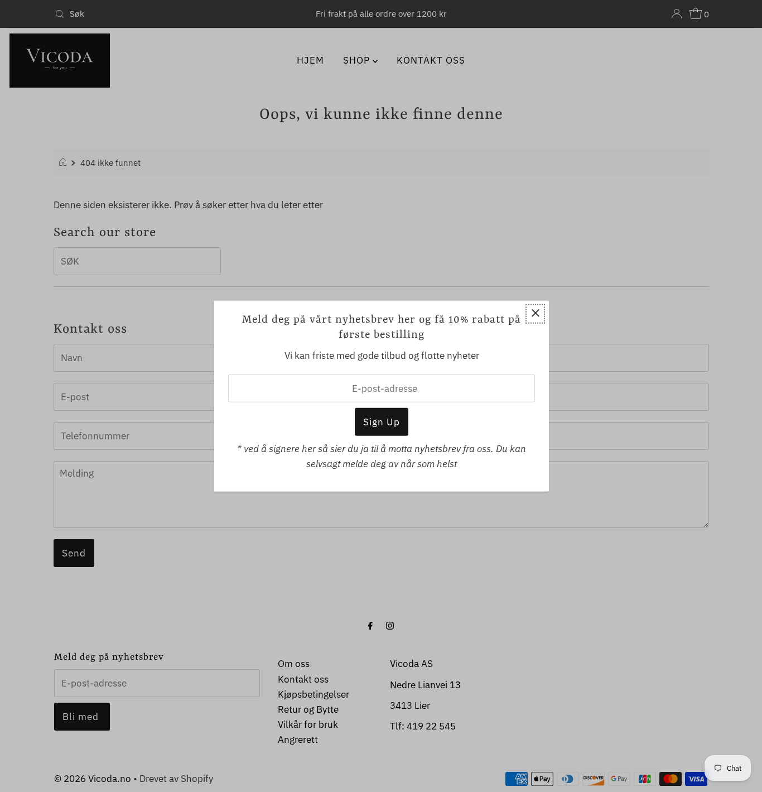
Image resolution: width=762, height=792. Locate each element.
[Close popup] (535, 313)
